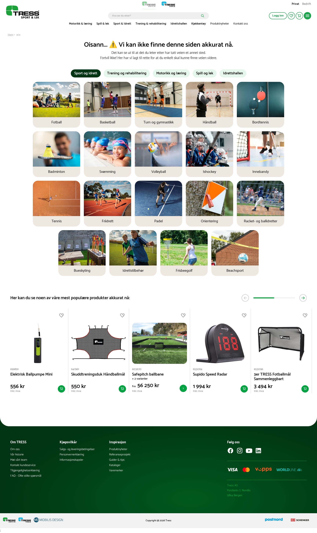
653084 (197, 369)
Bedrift (306, 4)
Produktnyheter (219, 23)
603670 (136, 369)
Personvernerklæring (72, 454)
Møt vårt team (18, 460)
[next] (303, 298)
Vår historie (17, 454)
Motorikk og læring (171, 73)
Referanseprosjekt (119, 454)
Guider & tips (117, 460)
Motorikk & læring (80, 23)
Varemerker (116, 470)
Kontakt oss (240, 23)
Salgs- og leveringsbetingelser (77, 449)
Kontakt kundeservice (23, 465)
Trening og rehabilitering (126, 73)
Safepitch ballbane (148, 374)
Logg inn (278, 15)
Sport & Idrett (122, 23)
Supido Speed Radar (210, 374)
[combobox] (156, 16)
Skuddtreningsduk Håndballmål (98, 374)
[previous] (245, 298)
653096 (258, 369)
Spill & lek (102, 23)
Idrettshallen (179, 23)
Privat (295, 4)
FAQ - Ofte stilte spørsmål (25, 476)
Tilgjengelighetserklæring (25, 470)
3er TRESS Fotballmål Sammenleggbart (272, 376)
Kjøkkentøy (198, 23)
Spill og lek (204, 73)
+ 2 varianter (139, 379)
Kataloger (115, 465)
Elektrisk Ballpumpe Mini (31, 374)
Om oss (15, 449)
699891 (14, 369)
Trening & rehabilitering (151, 23)
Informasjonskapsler (71, 460)
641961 (75, 369)
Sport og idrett (85, 73)
